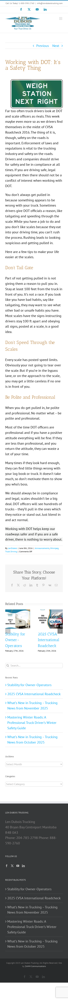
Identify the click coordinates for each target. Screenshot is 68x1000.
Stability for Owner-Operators (15, 640)
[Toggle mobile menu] (61, 18)
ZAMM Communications (35, 966)
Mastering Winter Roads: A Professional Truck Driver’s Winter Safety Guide (31, 722)
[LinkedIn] (23, 865)
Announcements (42, 548)
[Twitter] (12, 865)
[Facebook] (6, 865)
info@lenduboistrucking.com (50, 3)
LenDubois (12, 548)
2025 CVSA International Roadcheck (48, 640)
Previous (42, 45)
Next (55, 45)
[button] (7, 631)
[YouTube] (17, 865)
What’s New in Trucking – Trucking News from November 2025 (32, 910)
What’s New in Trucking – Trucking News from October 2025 (32, 944)
